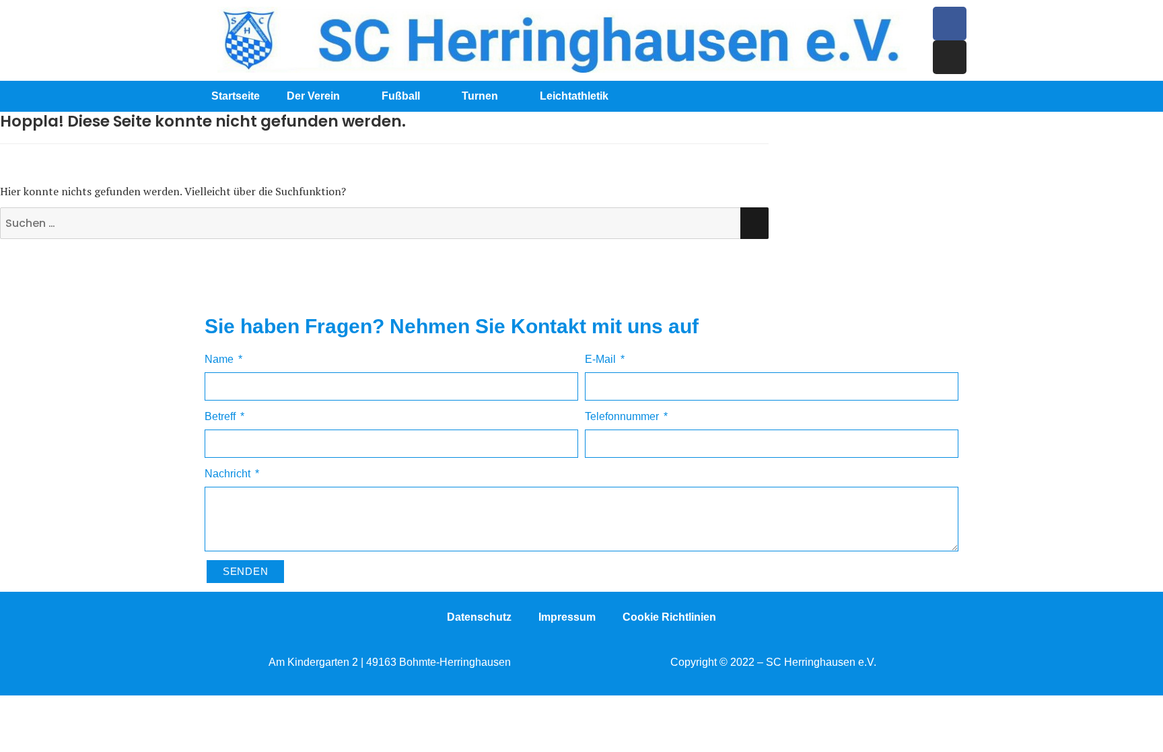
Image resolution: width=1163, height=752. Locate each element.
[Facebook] (949, 23)
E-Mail (602, 359)
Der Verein (313, 96)
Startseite (235, 96)
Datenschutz (479, 617)
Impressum (567, 617)
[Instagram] (949, 57)
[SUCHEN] (754, 223)
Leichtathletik (574, 96)
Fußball (401, 96)
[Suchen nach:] (384, 223)
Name (220, 359)
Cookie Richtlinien (669, 617)
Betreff (221, 416)
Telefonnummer (623, 416)
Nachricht (229, 473)
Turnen (480, 96)
